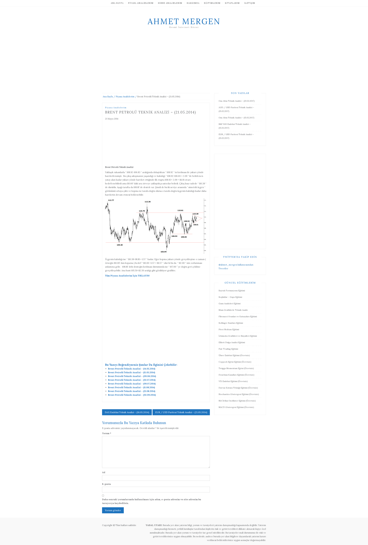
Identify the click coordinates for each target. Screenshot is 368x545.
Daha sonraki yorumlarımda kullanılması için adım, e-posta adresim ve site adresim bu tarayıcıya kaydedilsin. (151, 501)
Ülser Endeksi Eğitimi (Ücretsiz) (234, 355)
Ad (103, 472)
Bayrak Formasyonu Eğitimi (232, 290)
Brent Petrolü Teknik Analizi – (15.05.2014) (131, 372)
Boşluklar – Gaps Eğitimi (230, 297)
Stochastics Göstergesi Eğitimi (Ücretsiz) (239, 394)
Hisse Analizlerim (170, 3)
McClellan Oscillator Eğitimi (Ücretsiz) (237, 400)
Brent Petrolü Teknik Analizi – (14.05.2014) (131, 368)
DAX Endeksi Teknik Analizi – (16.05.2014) (127, 412)
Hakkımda (193, 3)
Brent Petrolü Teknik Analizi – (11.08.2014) (131, 387)
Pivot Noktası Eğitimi (229, 329)
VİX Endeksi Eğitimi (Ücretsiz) (233, 381)
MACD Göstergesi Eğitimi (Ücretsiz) (236, 407)
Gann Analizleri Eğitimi (229, 303)
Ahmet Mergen (184, 21)
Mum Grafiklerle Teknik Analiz (233, 310)
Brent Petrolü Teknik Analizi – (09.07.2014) (132, 383)
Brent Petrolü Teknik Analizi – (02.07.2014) (132, 380)
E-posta (106, 484)
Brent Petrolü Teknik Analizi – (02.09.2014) (132, 395)
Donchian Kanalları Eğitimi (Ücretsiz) (236, 375)
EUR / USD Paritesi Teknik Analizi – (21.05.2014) (181, 412)
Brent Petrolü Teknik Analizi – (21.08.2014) (131, 391)
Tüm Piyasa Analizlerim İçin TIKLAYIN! (127, 275)
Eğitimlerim (212, 3)
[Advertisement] (184, 64)
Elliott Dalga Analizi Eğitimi (232, 342)
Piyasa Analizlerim (141, 3)
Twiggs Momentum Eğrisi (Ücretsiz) (236, 368)
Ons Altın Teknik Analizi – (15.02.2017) (236, 117)
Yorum (106, 433)
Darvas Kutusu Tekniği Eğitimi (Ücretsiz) (238, 387)
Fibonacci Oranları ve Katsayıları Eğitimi (238, 316)
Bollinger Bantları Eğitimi (231, 323)
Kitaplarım (232, 3)
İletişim (249, 3)
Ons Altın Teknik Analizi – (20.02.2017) (237, 101)
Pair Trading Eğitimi (228, 349)
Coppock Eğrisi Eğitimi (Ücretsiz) (235, 362)
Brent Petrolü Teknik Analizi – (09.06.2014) (132, 376)
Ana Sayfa (117, 3)
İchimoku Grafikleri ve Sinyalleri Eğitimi (238, 336)
